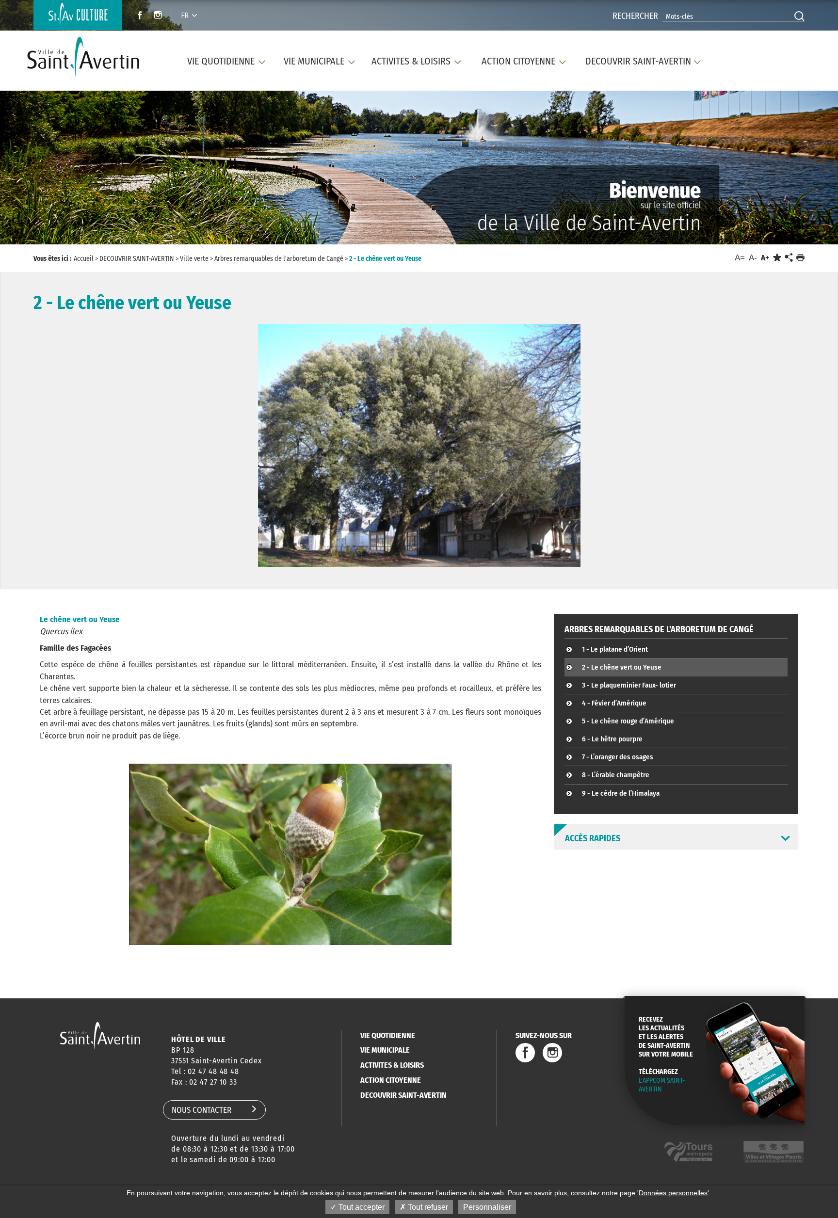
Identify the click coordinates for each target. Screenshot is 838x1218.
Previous (55, 169)
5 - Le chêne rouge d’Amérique (628, 721)
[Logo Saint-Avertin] (89, 57)
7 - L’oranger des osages (617, 757)
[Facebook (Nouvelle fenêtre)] (137, 16)
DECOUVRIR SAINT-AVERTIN (403, 1095)
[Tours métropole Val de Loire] (688, 1152)
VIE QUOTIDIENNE (387, 1035)
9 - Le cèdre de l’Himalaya (621, 793)
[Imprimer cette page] (800, 257)
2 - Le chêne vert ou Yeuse (621, 667)
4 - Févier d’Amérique (614, 703)
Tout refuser (427, 1207)
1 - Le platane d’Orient (615, 649)
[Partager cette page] (788, 258)
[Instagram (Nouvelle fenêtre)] (159, 16)
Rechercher (635, 16)
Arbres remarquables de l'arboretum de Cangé (659, 629)
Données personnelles (673, 1193)
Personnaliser (487, 1207)
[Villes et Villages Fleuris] (773, 1152)
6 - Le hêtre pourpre (612, 739)
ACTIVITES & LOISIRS (392, 1065)
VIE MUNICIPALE (385, 1050)
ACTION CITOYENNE (390, 1080)
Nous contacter (201, 1110)
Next (781, 169)
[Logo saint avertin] (100, 1036)
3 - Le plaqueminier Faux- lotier (629, 685)
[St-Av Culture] (77, 15)
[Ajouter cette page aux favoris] (777, 257)
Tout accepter (361, 1207)
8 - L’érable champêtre (615, 774)
